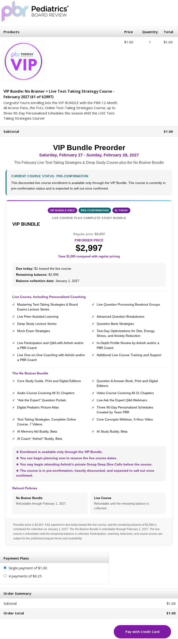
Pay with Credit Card (142, 632)
